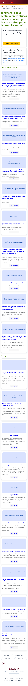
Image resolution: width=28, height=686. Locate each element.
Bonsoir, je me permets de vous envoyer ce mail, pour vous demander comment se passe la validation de (13, 85)
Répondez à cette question (11, 43)
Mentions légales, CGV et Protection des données (14, 683)
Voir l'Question (14, 99)
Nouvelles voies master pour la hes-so (14, 609)
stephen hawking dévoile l (14, 465)
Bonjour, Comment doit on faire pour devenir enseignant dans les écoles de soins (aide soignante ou (13, 251)
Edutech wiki (14, 435)
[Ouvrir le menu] (3, 663)
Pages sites (6, 655)
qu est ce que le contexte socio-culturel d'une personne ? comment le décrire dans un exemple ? (13, 307)
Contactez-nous (19, 678)
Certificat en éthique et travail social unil (14, 551)
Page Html (7, 658)
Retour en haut (15, 675)
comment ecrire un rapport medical (14, 283)
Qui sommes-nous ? (10, 678)
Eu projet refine (14, 494)
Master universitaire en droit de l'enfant (14, 523)
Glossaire (20, 658)
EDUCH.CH (7, 2)
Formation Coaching (19, 655)
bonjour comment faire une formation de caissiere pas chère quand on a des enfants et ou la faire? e (14, 337)
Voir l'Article (14, 386)
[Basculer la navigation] (25, 2)
